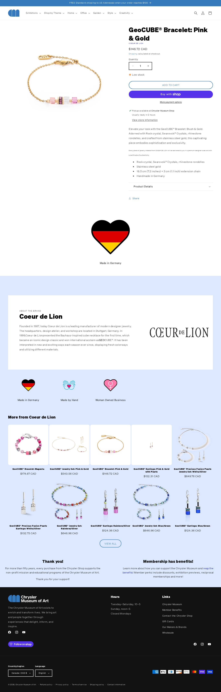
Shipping (133, 53)
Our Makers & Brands (174, 627)
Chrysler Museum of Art (26, 684)
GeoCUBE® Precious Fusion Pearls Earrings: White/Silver (28, 527)
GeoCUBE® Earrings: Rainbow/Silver (110, 526)
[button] (33, 13)
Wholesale (168, 632)
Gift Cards (168, 621)
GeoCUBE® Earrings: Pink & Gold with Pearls (152, 470)
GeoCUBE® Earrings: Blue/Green (192, 526)
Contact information (116, 684)
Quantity (133, 59)
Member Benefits (172, 609)
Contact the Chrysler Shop (177, 615)
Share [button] (136, 198)
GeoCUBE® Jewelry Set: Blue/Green (152, 526)
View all (110, 543)
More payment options (171, 102)
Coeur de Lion (136, 43)
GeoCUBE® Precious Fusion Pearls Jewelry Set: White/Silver (192, 470)
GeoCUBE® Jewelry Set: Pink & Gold (69, 469)
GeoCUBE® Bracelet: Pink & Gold (110, 469)
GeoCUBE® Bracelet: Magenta (28, 469)
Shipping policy (97, 684)
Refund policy (46, 684)
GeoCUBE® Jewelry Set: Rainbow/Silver (69, 527)
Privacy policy (62, 684)
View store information (145, 120)
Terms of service (79, 684)
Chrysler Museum (172, 604)
